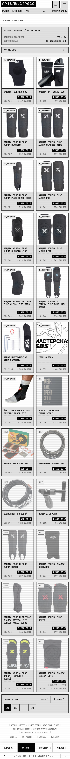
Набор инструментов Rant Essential (15, 359)
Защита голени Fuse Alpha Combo (15, 565)
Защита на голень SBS (51, 91)
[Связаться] (56, 4)
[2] (15, 708)
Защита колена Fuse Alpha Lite (50, 250)
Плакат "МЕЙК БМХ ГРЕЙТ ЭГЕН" (48, 412)
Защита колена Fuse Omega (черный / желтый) (15, 676)
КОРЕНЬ (6, 20)
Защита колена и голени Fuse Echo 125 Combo (51, 304)
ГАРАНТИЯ (55, 737)
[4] (32, 708)
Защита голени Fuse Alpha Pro (50, 197)
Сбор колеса (45, 357)
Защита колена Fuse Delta (50, 619)
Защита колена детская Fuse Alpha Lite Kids (17, 303)
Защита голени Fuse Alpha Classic (15, 144)
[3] (24, 708)
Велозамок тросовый (15, 513)
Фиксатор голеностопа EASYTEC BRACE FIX (17, 412)
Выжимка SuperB (47, 513)
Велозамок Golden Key (51, 463)
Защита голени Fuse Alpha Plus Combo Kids (17, 197)
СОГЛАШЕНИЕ (27, 737)
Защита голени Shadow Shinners (51, 565)
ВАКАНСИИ (41, 737)
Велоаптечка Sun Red (16, 463)
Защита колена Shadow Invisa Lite (51, 675)
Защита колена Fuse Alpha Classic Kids (15, 250)
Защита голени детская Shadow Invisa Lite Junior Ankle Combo (17, 620)
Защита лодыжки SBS (15, 91)
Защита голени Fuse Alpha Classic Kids (50, 144)
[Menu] (64, 4)
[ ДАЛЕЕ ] (59, 699)
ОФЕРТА (13, 737)
